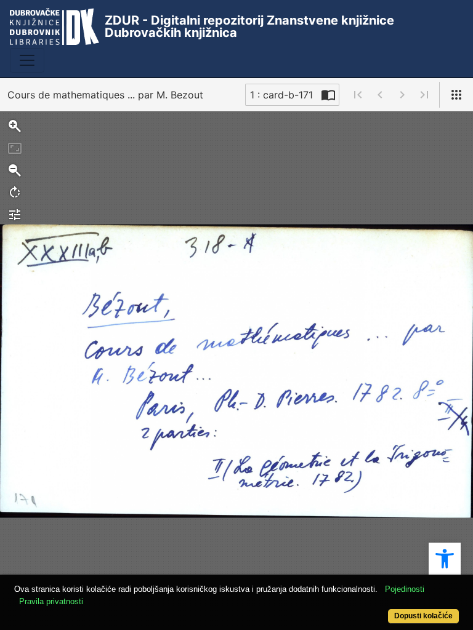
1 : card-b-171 (281, 95)
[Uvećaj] (15, 126)
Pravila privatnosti (51, 601)
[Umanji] (15, 170)
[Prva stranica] (358, 95)
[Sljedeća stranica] (402, 95)
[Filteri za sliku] (15, 215)
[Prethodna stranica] (380, 95)
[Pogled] (456, 95)
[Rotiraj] (15, 192)
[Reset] (15, 148)
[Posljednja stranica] (424, 95)
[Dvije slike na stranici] (328, 95)
